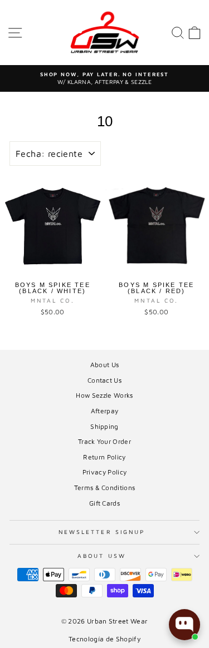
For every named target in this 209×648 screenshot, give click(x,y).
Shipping (104, 426)
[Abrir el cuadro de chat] (184, 624)
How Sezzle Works (104, 395)
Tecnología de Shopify (104, 639)
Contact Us (104, 380)
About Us (104, 364)
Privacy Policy (104, 472)
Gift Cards (104, 503)
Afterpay (105, 410)
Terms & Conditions (104, 487)
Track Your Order (104, 441)
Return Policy (104, 457)
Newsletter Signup (102, 531)
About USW (101, 555)
